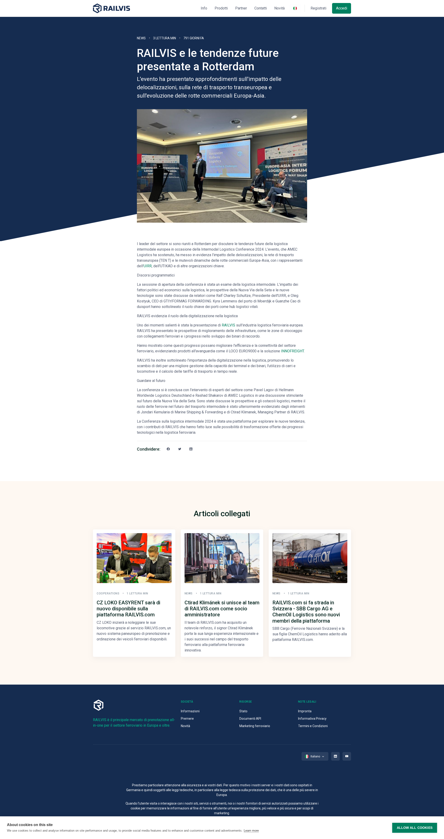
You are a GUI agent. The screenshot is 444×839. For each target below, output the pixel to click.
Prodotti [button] (221, 8)
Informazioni (190, 711)
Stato (243, 711)
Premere (187, 718)
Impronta (304, 711)
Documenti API (250, 718)
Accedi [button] (341, 8)
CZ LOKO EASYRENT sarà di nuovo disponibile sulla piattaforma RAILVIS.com (128, 609)
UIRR (148, 266)
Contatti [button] (260, 8)
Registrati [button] (318, 8)
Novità (185, 726)
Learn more (251, 830)
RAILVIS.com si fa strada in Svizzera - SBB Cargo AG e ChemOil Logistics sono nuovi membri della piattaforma (306, 612)
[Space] (111, 8)
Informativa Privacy (312, 718)
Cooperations (108, 593)
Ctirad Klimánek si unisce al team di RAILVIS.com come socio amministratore (222, 609)
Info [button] (204, 8)
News (141, 38)
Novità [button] (279, 8)
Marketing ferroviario (254, 726)
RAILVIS (228, 325)
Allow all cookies (414, 828)
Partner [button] (241, 8)
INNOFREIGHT (292, 351)
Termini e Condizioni (313, 726)
